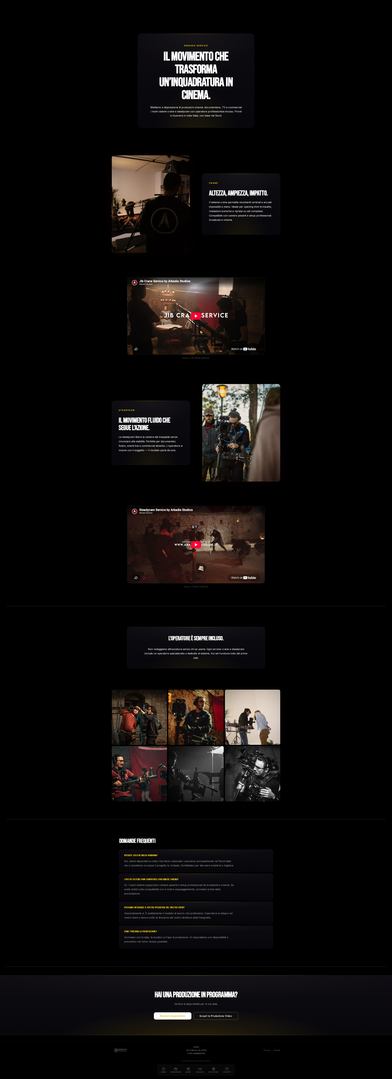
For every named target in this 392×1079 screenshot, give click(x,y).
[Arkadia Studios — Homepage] (120, 1050)
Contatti (276, 1050)
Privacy (267, 1050)
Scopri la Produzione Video (216, 1015)
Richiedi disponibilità (172, 1015)
